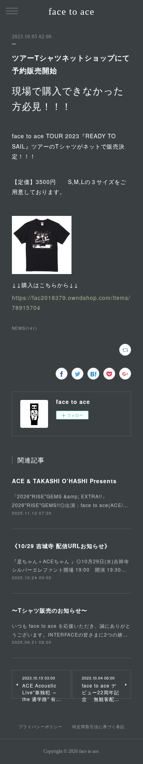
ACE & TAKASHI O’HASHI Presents (64, 481)
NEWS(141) (24, 328)
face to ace (71, 11)
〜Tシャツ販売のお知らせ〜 (49, 610)
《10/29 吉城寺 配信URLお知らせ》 (61, 546)
